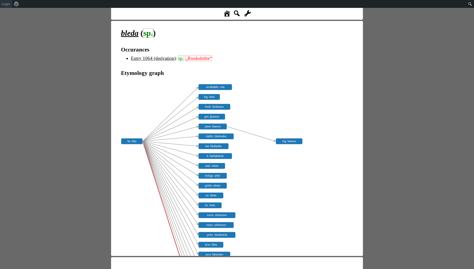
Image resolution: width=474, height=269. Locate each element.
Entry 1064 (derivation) (153, 58)
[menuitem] (16, 4)
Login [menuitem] (6, 4)
